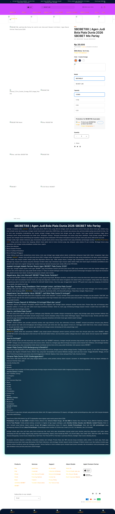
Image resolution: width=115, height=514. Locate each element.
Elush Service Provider (38, 474)
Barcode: (86, 39)
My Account (52, 468)
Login (34, 512)
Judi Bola (25, 229)
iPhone (16, 474)
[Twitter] (78, 147)
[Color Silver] (83, 60)
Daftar (57, 512)
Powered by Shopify (96, 501)
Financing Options (37, 477)
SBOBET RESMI (37, 12)
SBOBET (24, 12)
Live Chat (103, 512)
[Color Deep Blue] (80, 60)
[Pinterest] (80, 147)
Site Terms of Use (54, 482)
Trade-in (34, 480)
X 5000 (78, 94)
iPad (15, 471)
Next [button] (104, 2)
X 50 (77, 105)
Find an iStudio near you (73, 471)
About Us (68, 468)
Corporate (34, 471)
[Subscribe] (38, 498)
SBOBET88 (13, 12)
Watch (16, 477)
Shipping (83, 46)
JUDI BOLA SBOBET (72, 12)
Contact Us (52, 477)
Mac (15, 468)
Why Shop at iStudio (72, 474)
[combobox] (57, 7)
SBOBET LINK (48, 12)
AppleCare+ (35, 468)
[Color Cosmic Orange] (75, 60)
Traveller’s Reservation (38, 482)
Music (16, 480)
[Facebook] (75, 147)
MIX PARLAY (79, 78)
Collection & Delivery (55, 471)
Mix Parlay (29, 291)
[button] (13, 12)
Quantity (76, 132)
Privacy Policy (53, 480)
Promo (11, 512)
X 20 (77, 110)
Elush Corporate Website (73, 477)
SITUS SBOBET (59, 12)
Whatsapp (80, 512)
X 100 (77, 100)
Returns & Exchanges (55, 474)
